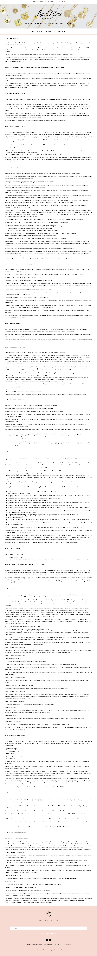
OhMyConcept (57, 950)
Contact (46, 920)
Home (33, 31)
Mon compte (49, 31)
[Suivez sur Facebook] (47, 940)
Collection (39, 31)
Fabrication (54, 920)
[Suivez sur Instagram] (50, 940)
